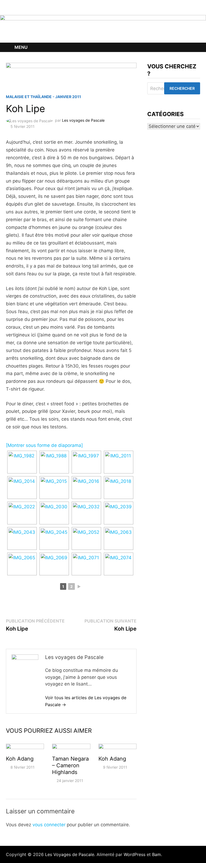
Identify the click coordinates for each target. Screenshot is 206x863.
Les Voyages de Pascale (69, 854)
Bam (156, 854)
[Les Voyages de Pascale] (103, 28)
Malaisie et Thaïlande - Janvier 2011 (43, 96)
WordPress (134, 854)
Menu (21, 47)
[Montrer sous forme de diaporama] (44, 445)
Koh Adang (20, 758)
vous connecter (48, 824)
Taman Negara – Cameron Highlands (70, 765)
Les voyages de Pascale (83, 120)
